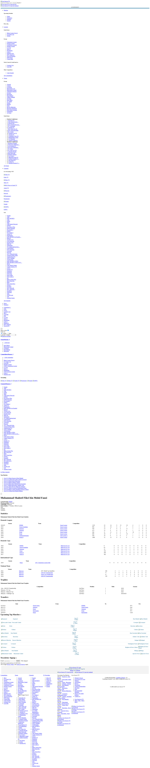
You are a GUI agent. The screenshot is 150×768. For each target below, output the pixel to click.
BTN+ (8, 264)
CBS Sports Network (12, 224)
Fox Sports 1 (10, 230)
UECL (5, 310)
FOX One (9, 274)
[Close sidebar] (1, 494)
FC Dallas (10, 149)
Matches (6, 10)
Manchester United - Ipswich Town (63, 703)
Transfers (3, 510)
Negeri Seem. (36, 605)
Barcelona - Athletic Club (62, 688)
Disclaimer (77, 685)
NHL (82, 700)
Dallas (20, 727)
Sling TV (48, 678)
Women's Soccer (79, 678)
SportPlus (9, 291)
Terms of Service (21, 664)
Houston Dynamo (12, 143)
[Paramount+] (23, 380)
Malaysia (21, 571)
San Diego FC (12, 160)
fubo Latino (10, 275)
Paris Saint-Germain (12, 110)
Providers (77, 688)
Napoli (8, 103)
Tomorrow (9, 18)
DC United (10, 132)
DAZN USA (10, 242)
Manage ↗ (7, 339)
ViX (8, 296)
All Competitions (8, 75)
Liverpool (9, 87)
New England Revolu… (14, 124)
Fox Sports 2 (10, 232)
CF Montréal (12, 139)
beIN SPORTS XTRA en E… (14, 262)
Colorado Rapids (12, 151)
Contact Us (77, 696)
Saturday (9, 19)
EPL (5, 316)
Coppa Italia (10, 59)
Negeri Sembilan (23, 527)
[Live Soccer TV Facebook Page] (64, 719)
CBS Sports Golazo (12, 265)
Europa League (11, 43)
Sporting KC (23, 743)
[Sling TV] (10, 380)
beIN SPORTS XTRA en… (36, 729)
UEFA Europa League (9, 371)
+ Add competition (8, 357)
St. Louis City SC (12, 150)
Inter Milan (9, 100)
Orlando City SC (13, 133)
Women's (6, 304)
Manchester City (11, 88)
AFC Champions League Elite (42, 562)
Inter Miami (22, 699)
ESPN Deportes (11, 228)
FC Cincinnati (11, 126)
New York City (22, 706)
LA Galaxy (11, 156)
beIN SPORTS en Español (10, 408)
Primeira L (6, 323)
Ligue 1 (9, 52)
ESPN (8, 221)
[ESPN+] (35, 380)
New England (22, 702)
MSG (8, 282)
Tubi (8, 293)
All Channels (7, 300)
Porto (8, 105)
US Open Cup (10, 34)
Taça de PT (6, 326)
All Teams (6, 165)
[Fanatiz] (29, 380)
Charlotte (21, 705)
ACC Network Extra (12, 254)
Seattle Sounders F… (14, 159)
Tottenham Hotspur (12, 91)
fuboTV (9, 238)
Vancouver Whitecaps (21, 722)
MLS (5, 313)
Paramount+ (10, 235)
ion (8, 278)
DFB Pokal (10, 57)
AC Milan (9, 101)
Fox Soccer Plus (11, 227)
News (5, 303)
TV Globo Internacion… (35, 711)
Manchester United (11, 90)
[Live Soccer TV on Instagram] (64, 725)
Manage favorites (6, 336)
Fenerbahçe (10, 111)
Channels (6, 168)
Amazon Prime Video (12, 255)
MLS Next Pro (10, 281)
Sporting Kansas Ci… (14, 163)
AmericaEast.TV (11, 256)
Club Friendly (10, 73)
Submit (18, 660)
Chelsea (9, 86)
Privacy (76, 683)
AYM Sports (10, 259)
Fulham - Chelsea (66, 683)
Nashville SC (11, 120)
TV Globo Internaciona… (13, 247)
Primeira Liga (10, 53)
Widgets (77, 680)
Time (9, 333)
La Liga (9, 47)
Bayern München (11, 107)
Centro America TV (12, 266)
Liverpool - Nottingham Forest (62, 694)
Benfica (9, 104)
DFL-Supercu (7, 324)
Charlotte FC (11, 127)
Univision (9, 251)
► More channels (5, 472)
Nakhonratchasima (24, 535)
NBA (76, 700)
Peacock (9, 252)
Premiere (9, 286)
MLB (76, 702)
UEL (5, 309)
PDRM (10, 501)
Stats (2, 507)
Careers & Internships (80, 686)
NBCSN (9, 244)
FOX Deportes (10, 249)
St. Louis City (22, 729)
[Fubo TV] (4, 380)
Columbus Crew (24, 713)
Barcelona (9, 94)
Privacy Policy (10, 664)
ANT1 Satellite (10, 258)
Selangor (21, 528)
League (4, 333)
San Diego (22, 740)
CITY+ (9, 268)
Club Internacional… (13, 122)
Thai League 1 (63, 535)
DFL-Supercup (10, 55)
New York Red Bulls (13, 130)
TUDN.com (10, 295)
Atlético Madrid (11, 97)
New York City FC (12, 129)
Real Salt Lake (11, 153)
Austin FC (11, 161)
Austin (21, 742)
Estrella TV (10, 269)
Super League (63, 525)
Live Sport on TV (79, 699)
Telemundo (10, 245)
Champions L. (7, 307)
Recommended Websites (78, 691)
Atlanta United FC (13, 140)
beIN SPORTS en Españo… (14, 237)
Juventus (9, 98)
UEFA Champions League (10, 366)
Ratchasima (36, 610)
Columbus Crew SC (14, 136)
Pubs (76, 689)
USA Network (10, 241)
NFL (79, 700)
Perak (20, 532)
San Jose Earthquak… (13, 147)
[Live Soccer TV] (5, 1)
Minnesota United (23, 736)
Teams (5, 78)
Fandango (9, 271)
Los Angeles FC (12, 146)
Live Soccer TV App (80, 679)
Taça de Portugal (11, 56)
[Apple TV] (16, 380)
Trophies (3, 508)
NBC (8, 222)
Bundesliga (10, 50)
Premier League (11, 46)
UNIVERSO (10, 248)
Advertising (77, 682)
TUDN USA (10, 239)
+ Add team (7, 342)
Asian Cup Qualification (47, 574)
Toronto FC (11, 134)
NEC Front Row (11, 283)
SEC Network (10, 288)
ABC (8, 217)
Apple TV (9, 234)
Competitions (4, 354)
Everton (9, 93)
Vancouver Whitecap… (14, 144)
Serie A (9, 49)
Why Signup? (24, 660)
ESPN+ (9, 231)
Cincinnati (21, 703)
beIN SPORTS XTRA (12, 261)
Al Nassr (9, 113)
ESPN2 (9, 225)
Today (8, 16)
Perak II (21, 537)
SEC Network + (11, 289)
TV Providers (46, 675)
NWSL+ (9, 285)
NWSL (9, 36)
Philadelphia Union (13, 137)
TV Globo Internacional (10, 418)
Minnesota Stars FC (13, 157)
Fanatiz (9, 215)
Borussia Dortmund (12, 108)
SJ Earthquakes (23, 726)
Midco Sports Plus (11, 279)
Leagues (6, 27)
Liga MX (9, 66)
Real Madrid (10, 95)
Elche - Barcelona (66, 682)
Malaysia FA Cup (65, 545)
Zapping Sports (11, 298)
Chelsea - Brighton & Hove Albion (64, 697)
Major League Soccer (12, 33)
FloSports (9, 272)
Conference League (12, 45)
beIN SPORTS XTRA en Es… (11, 434)
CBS (8, 220)
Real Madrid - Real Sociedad (63, 686)
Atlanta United (23, 719)
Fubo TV (48, 679)
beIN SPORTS (10, 218)
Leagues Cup (10, 65)
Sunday (9, 20)
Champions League (12, 42)
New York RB (22, 708)
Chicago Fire (11, 123)
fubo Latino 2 (10, 276)
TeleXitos (9, 292)
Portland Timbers (12, 154)
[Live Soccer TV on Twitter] (64, 722)
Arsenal (9, 84)
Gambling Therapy (120, 677)
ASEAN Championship (47, 572)
